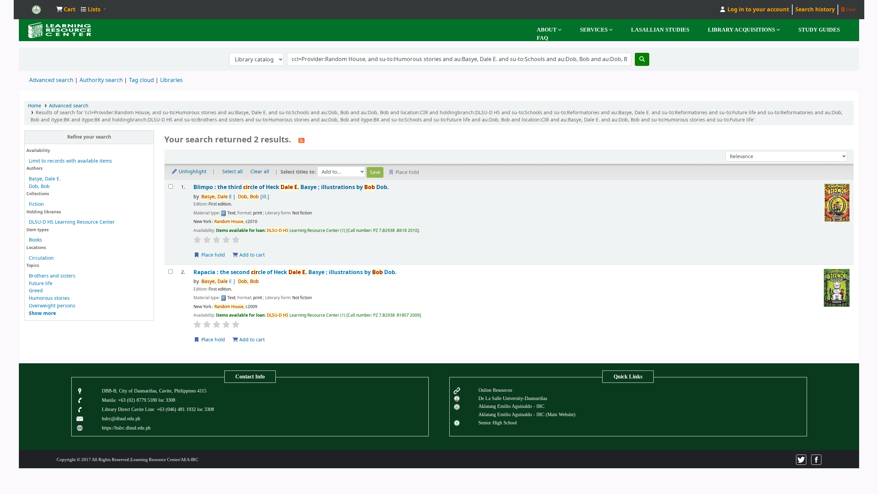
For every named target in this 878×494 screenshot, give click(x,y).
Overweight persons (52, 305)
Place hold (212, 255)
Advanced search (51, 80)
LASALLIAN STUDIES (660, 30)
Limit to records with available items (70, 161)
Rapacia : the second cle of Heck (295, 272)
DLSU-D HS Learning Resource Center (72, 222)
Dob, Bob (39, 186)
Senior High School (497, 422)
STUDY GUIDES (819, 30)
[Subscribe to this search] (301, 140)
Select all (232, 171)
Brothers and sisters (52, 276)
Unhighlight (191, 171)
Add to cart (251, 255)
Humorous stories (49, 298)
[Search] (642, 59)
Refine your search (89, 137)
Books (35, 240)
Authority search (101, 80)
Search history (815, 9)
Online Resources (495, 390)
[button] (66, 9)
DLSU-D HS (36, 9)
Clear (850, 9)
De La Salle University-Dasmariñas (512, 398)
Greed (36, 290)
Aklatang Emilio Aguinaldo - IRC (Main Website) (527, 414)
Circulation (41, 258)
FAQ (542, 38)
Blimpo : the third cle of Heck (291, 187)
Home (34, 105)
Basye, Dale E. (45, 179)
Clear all (259, 171)
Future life (40, 283)
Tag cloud (141, 80)
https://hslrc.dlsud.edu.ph (126, 428)
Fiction (36, 204)
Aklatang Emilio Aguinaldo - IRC (511, 406)
